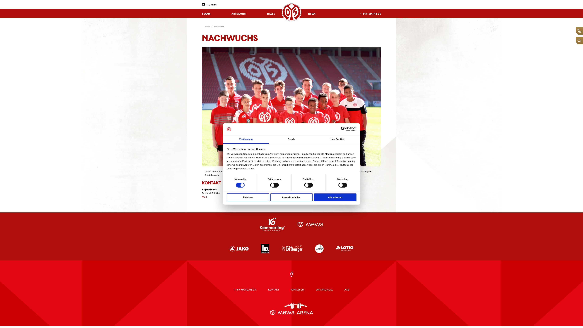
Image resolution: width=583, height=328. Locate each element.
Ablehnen (248, 197)
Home (207, 26)
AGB (346, 289)
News (312, 13)
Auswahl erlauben (291, 197)
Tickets (211, 4)
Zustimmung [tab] (246, 139)
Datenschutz (324, 289)
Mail (204, 196)
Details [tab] (291, 139)
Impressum (297, 289)
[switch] (274, 185)
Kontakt (273, 289)
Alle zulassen (335, 197)
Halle (271, 13)
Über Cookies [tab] (337, 139)
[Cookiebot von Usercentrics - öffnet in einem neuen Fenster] (343, 129)
